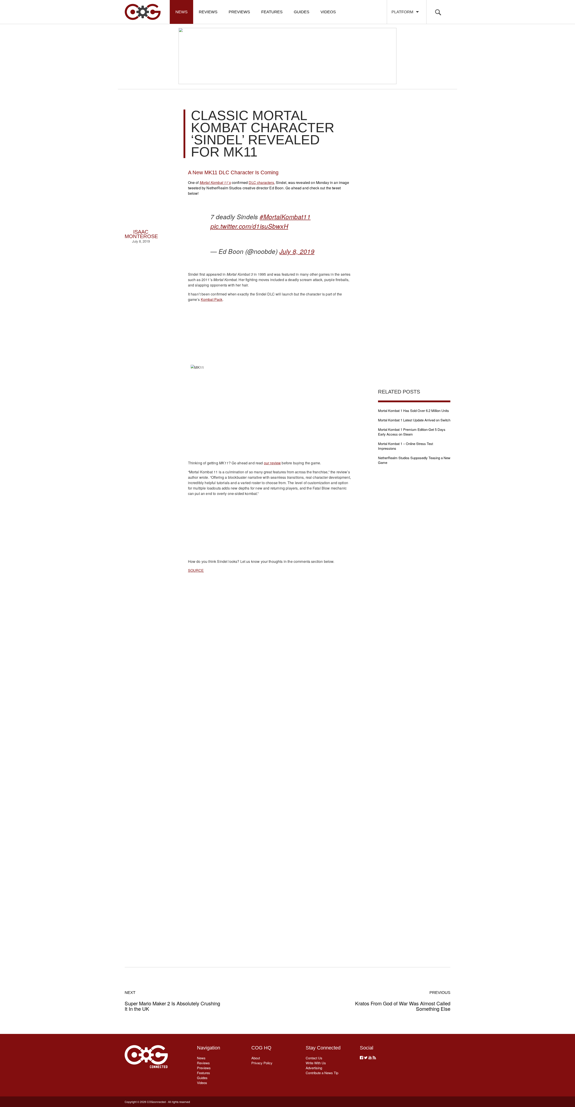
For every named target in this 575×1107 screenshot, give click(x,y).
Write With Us (316, 1062)
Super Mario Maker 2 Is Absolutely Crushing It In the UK (172, 1000)
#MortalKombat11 (285, 216)
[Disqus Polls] (269, 647)
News (181, 12)
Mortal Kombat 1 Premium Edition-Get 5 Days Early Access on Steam (411, 431)
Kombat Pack (212, 299)
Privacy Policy (261, 1062)
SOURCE (196, 570)
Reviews (208, 12)
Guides (301, 12)
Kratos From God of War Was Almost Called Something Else (402, 1000)
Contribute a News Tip (322, 1072)
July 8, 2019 (296, 251)
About (255, 1058)
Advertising (314, 1067)
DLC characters (261, 182)
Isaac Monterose (141, 234)
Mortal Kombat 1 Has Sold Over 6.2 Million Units (413, 410)
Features (272, 12)
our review (272, 462)
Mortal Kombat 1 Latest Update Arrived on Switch (414, 420)
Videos (328, 12)
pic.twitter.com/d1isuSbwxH (249, 225)
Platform (403, 12)
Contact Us (314, 1058)
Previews (239, 12)
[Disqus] (269, 765)
